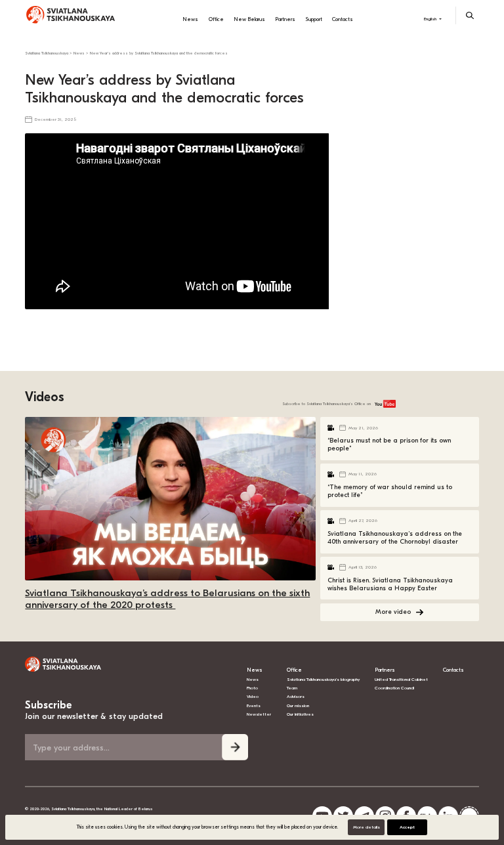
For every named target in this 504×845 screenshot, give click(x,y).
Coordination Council (394, 688)
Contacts (342, 19)
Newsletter (259, 714)
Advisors (295, 696)
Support (314, 19)
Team (292, 688)
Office (216, 19)
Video (253, 696)
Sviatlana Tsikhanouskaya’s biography (323, 679)
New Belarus (249, 19)
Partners (285, 19)
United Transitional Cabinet (401, 679)
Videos (44, 396)
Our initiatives (300, 714)
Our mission (298, 705)
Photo (252, 688)
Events (254, 705)
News (190, 19)
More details (366, 827)
